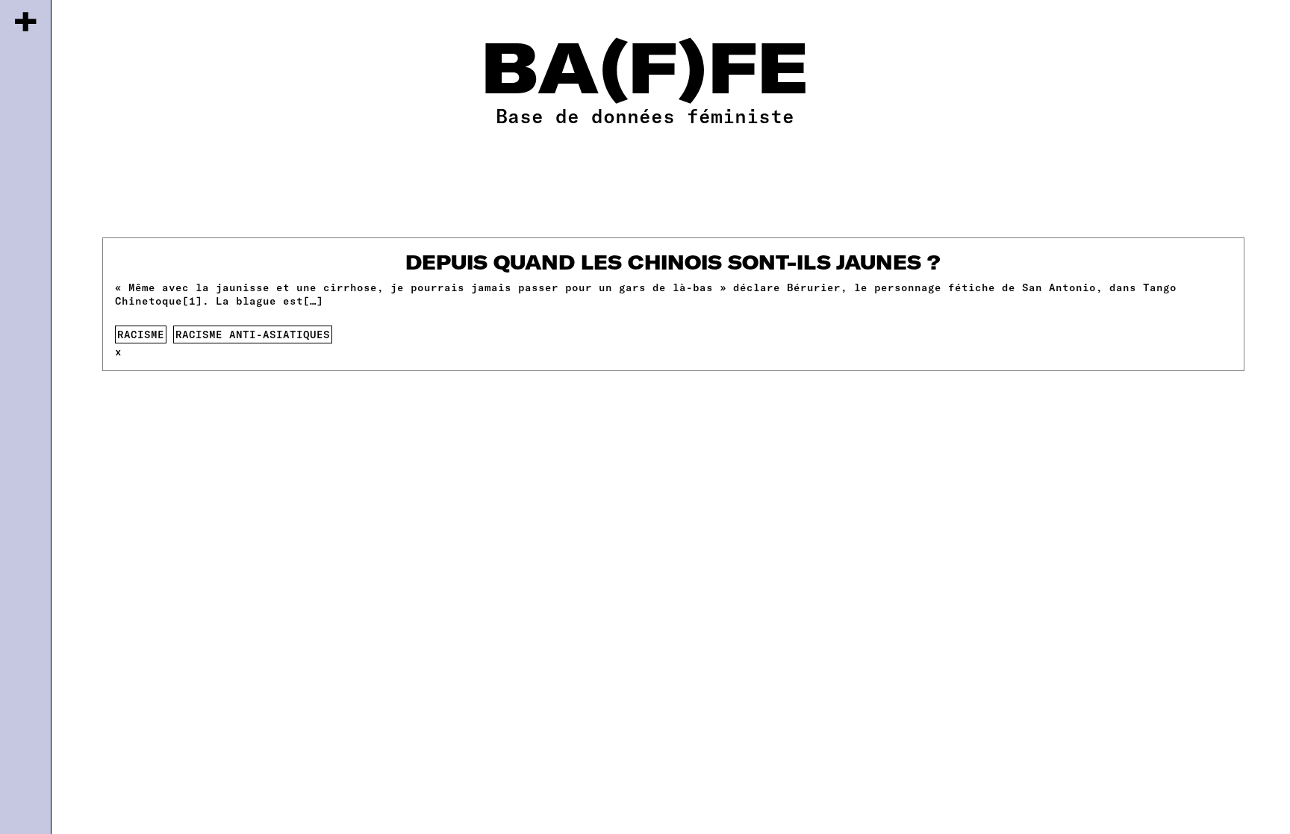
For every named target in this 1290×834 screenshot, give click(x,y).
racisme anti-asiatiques (252, 334)
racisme (140, 334)
